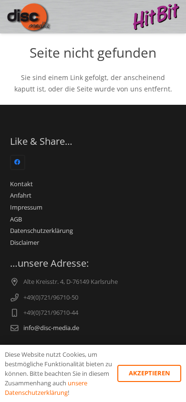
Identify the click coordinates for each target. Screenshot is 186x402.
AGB (16, 219)
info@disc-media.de (51, 328)
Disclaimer (24, 243)
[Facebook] (17, 162)
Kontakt (21, 184)
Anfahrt (20, 195)
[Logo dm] (29, 16)
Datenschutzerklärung (41, 231)
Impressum (26, 207)
